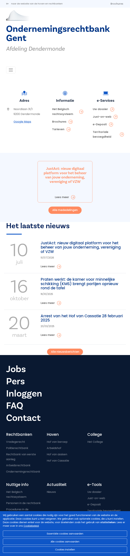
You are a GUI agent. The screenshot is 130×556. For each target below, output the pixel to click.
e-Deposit (94, 504)
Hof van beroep (57, 442)
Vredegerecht (15, 442)
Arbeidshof (54, 448)
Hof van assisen (57, 454)
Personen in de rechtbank (23, 503)
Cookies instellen (65, 549)
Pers (15, 381)
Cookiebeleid (31, 526)
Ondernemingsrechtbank (23, 472)
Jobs (16, 369)
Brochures (117, 3)
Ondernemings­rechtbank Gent (58, 33)
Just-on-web (96, 498)
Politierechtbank (17, 448)
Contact (23, 418)
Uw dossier (94, 492)
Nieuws (51, 492)
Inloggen (24, 394)
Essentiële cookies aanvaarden (65, 533)
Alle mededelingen (65, 210)
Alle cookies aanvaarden (65, 541)
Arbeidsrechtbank (18, 465)
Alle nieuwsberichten (65, 352)
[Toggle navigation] (11, 70)
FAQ (14, 406)
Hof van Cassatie (58, 461)
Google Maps (22, 122)
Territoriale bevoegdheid (103, 511)
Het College (95, 442)
